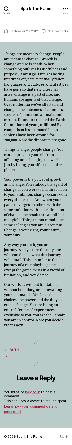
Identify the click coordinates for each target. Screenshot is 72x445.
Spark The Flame (36, 8)
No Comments (58, 31)
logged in (32, 392)
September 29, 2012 (24, 31)
